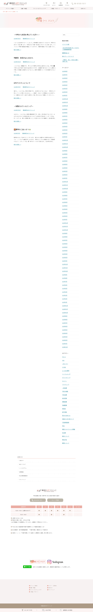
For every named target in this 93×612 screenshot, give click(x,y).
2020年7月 (64, 323)
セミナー (64, 381)
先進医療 (64, 405)
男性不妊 (64, 440)
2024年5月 (64, 164)
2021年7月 (64, 281)
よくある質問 (65, 371)
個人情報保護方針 (23, 475)
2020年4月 (64, 333)
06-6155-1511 (38, 500)
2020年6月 (64, 326)
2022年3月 (64, 254)
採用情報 (21, 472)
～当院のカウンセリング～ (23, 106)
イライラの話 (65, 44)
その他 (64, 367)
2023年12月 (65, 181)
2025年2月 (64, 133)
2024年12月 (65, 140)
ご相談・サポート (55, 8)
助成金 (64, 408)
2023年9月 (64, 192)
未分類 (64, 433)
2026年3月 (64, 88)
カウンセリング (66, 377)
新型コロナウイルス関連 (68, 429)
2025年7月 (64, 116)
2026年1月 (64, 95)
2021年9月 (64, 275)
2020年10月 (65, 312)
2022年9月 (64, 233)
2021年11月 (65, 268)
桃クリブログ (22, 464)
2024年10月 (65, 147)
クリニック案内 (10, 8)
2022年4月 (64, 250)
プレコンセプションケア (39, 8)
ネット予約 (55, 500)
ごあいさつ (65, 364)
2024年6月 (64, 161)
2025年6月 (64, 119)
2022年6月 (64, 243)
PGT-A (64, 357)
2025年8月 (64, 112)
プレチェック (65, 384)
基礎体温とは (65, 53)
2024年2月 (64, 175)
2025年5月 (64, 123)
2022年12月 (65, 223)
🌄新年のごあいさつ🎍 (22, 129)
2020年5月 (64, 330)
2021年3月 (64, 295)
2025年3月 (64, 130)
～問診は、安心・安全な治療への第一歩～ (70, 60)
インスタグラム (23, 468)
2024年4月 (64, 168)
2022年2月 (64, 257)
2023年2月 (64, 216)
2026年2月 (64, 92)
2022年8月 (64, 237)
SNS (63, 360)
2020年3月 (64, 337)
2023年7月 (64, 199)
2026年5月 (64, 81)
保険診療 (64, 402)
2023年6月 (64, 202)
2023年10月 (65, 188)
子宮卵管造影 (65, 422)
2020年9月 (64, 316)
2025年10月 (65, 106)
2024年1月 (64, 178)
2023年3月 (64, 213)
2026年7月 (64, 75)
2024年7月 (64, 157)
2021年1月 (64, 302)
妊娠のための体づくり (68, 419)
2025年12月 (65, 99)
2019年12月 (65, 347)
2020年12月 (65, 306)
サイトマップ (22, 479)
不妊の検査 (65, 391)
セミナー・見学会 (69, 8)
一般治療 (64, 388)
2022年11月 (65, 226)
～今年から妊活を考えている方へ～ (27, 35)
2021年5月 (64, 288)
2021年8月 (64, 278)
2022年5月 (64, 247)
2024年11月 (65, 144)
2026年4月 (64, 85)
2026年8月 (64, 71)
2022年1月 (64, 261)
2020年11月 (65, 309)
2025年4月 (64, 126)
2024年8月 (64, 154)
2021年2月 (64, 299)
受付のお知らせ (66, 415)
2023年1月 (64, 219)
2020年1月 (64, 343)
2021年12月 (65, 264)
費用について (65, 443)
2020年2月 (64, 340)
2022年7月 (64, 240)
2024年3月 (64, 171)
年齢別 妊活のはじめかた (23, 58)
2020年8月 (64, 319)
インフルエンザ (66, 374)
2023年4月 (64, 209)
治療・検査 (24, 8)
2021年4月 (64, 292)
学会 (63, 426)
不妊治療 (64, 395)
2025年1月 (64, 137)
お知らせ (83, 8)
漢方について (65, 436)
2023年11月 (65, 185)
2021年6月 (64, 285)
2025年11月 (65, 102)
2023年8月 (64, 195)
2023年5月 (64, 206)
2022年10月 (65, 230)
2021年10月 (65, 271)
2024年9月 (64, 150)
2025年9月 (64, 109)
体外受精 (64, 398)
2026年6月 (64, 78)
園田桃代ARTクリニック (29, 38)
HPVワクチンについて (22, 83)
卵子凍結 (64, 412)
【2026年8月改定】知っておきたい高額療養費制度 (70, 48)
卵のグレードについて (68, 56)
